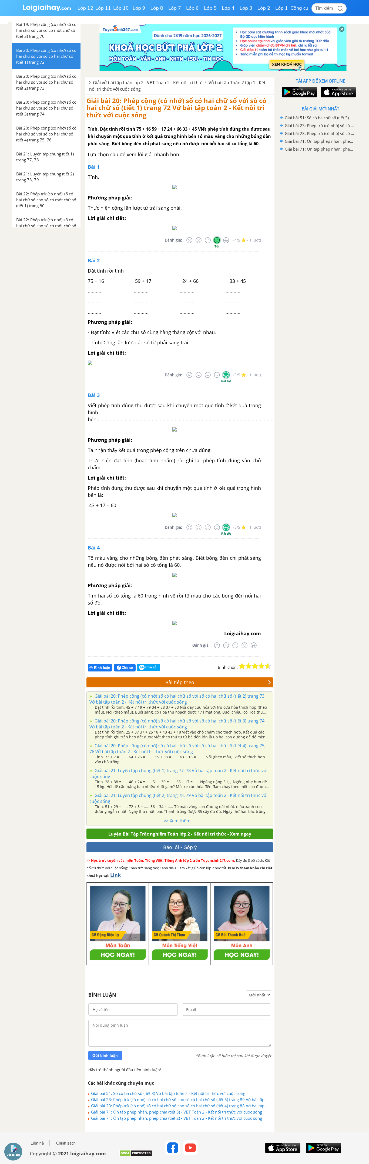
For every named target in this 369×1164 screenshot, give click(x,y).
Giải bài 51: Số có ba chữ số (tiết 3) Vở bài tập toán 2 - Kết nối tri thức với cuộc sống (168, 1093)
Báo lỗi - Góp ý (180, 847)
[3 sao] (255, 666)
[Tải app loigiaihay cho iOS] (338, 92)
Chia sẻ (127, 667)
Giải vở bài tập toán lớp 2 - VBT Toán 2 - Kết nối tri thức (148, 83)
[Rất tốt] (226, 240)
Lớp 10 (121, 8)
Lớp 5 (210, 8)
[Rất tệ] (189, 240)
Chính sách (66, 1143)
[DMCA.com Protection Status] (135, 1155)
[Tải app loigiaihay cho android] (299, 92)
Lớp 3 (246, 8)
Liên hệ (37, 1143)
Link (115, 875)
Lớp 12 (85, 8)
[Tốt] (216, 240)
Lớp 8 (156, 8)
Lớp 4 (228, 8)
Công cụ (299, 8)
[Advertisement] (320, 239)
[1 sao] (242, 666)
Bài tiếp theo (179, 682)
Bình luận (102, 668)
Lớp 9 (139, 8)
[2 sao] (248, 666)
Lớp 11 (103, 8)
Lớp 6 (192, 8)
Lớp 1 (281, 8)
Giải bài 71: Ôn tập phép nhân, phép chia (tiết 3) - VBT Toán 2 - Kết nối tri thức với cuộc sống (176, 1112)
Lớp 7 (174, 8)
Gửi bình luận (105, 1055)
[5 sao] (268, 666)
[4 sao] (261, 666)
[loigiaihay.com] (46, 10)
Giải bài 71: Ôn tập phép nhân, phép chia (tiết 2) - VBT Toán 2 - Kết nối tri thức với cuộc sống (176, 1118)
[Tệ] (198, 240)
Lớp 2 (263, 8)
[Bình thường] (207, 240)
